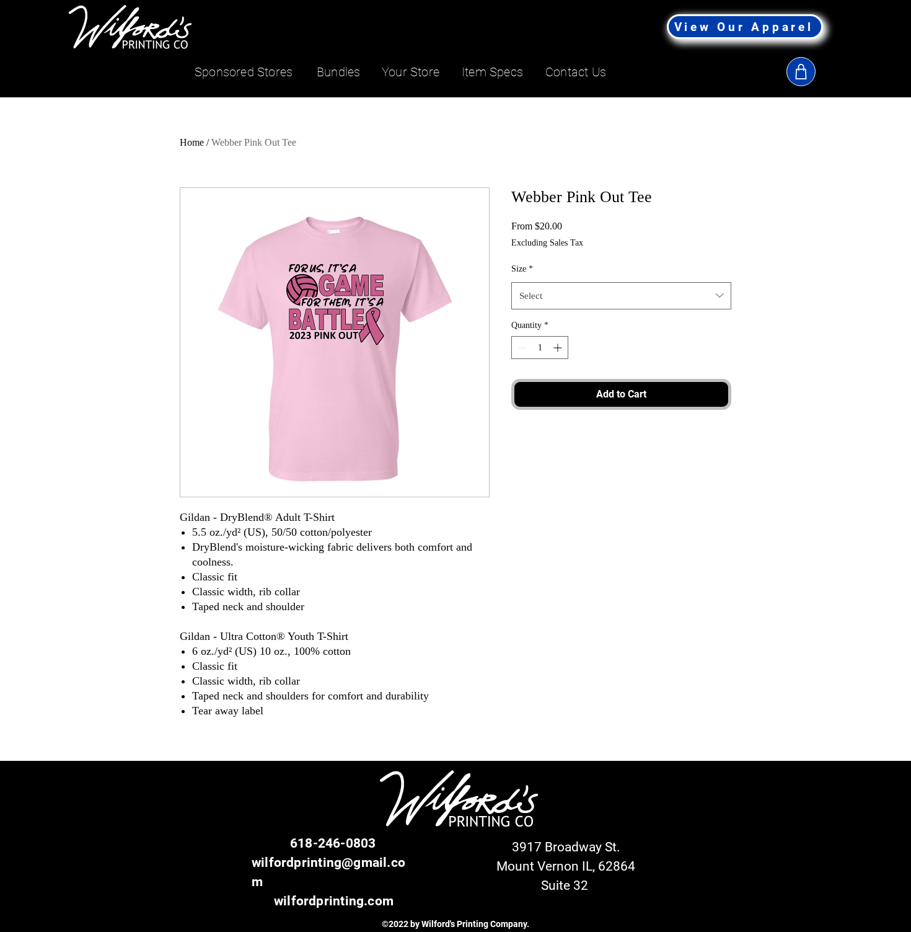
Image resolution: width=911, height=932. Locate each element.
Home (192, 142)
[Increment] (558, 347)
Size (522, 268)
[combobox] (621, 295)
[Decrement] (521, 347)
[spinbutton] (540, 347)
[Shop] (801, 71)
